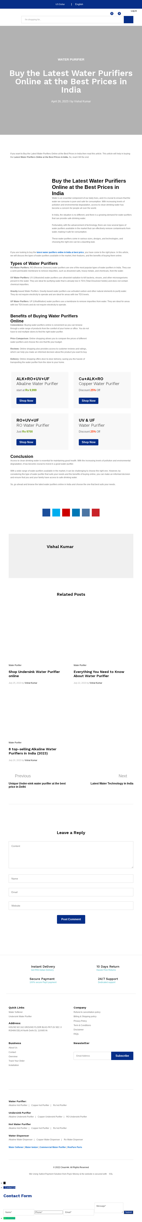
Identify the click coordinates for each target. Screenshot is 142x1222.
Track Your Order (17, 1061)
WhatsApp (10, 1218)
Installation (14, 1065)
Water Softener (16, 1012)
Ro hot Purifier (60, 1105)
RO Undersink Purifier (76, 1117)
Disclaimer (79, 1029)
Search (128, 19)
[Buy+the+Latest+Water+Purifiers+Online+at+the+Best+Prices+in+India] (56, 512)
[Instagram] (102, 1070)
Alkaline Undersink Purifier (21, 1117)
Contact (12, 1052)
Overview (13, 1056)
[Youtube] (88, 1070)
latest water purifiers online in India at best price (60, 252)
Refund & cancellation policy (87, 1012)
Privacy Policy (80, 1021)
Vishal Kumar (82, 101)
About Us (13, 1047)
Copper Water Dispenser (48, 1139)
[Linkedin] (95, 1070)
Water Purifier (71, 59)
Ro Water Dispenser (73, 1139)
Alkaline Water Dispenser (21, 1139)
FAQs (76, 1034)
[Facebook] (75, 1070)
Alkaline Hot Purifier (18, 1105)
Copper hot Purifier (40, 1105)
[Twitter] (82, 1070)
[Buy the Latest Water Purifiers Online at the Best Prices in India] (46, 512)
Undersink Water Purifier (20, 1016)
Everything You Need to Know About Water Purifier (99, 674)
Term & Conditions (82, 1025)
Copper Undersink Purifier (50, 1117)
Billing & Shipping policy (85, 1016)
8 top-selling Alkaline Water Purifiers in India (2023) (32, 751)
